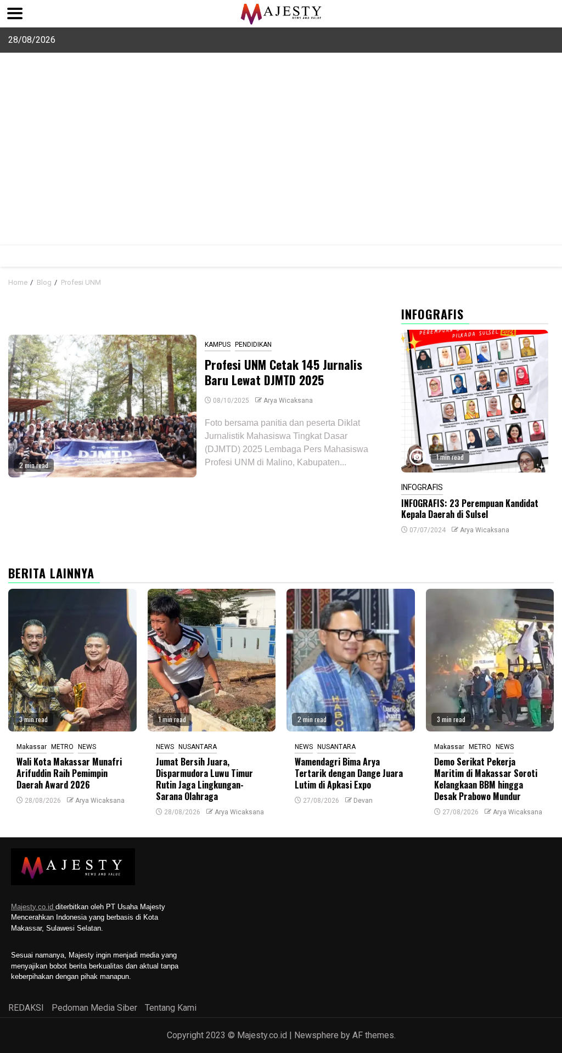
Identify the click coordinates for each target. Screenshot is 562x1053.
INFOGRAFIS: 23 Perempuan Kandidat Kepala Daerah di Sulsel (469, 509)
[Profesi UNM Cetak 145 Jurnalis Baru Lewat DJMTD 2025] (102, 406)
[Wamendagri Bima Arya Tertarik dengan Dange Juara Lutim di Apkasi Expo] (350, 660)
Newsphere (316, 1035)
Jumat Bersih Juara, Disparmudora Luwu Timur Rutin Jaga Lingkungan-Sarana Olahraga (204, 778)
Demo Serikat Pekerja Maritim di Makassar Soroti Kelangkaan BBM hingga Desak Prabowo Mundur (485, 778)
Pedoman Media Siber (94, 1008)
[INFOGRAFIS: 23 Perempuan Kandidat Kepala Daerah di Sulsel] (474, 401)
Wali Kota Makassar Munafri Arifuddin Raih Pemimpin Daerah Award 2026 (69, 773)
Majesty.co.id (33, 907)
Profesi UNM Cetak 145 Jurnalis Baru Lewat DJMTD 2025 (283, 372)
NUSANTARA (197, 747)
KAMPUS (218, 344)
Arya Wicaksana (288, 400)
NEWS (87, 747)
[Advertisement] (281, 162)
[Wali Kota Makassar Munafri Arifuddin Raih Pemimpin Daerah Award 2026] (72, 660)
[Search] (546, 256)
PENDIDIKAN (253, 344)
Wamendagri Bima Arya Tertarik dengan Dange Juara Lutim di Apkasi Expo (349, 773)
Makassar (31, 747)
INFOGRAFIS (422, 487)
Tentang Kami (170, 1008)
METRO (62, 747)
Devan (363, 800)
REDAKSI (26, 1008)
